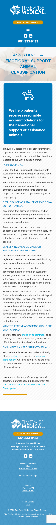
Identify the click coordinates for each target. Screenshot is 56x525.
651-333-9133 (28, 41)
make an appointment (33, 334)
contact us (15, 356)
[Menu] (28, 29)
